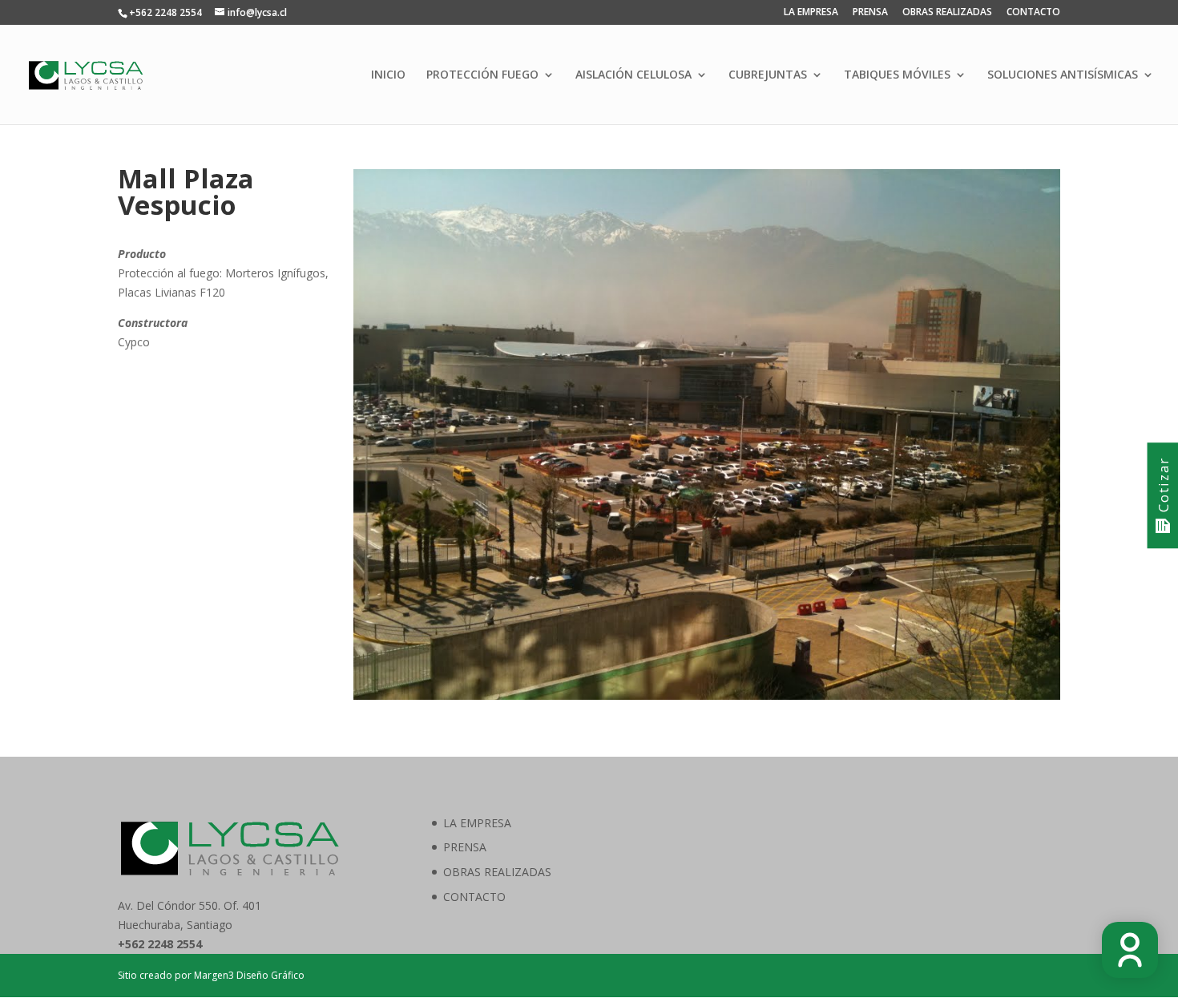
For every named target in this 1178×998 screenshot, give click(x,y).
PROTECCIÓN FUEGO (482, 75)
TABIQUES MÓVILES (897, 75)
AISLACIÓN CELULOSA (633, 75)
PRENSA (870, 12)
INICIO (388, 75)
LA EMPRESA (811, 12)
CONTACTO (1033, 12)
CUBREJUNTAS (767, 75)
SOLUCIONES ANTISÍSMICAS (1062, 75)
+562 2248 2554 (165, 12)
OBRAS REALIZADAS (947, 12)
